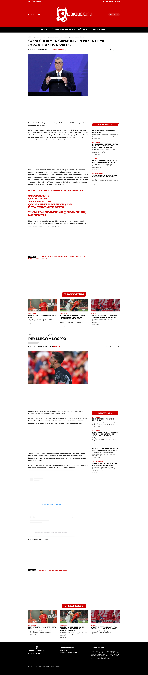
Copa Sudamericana (39, 37)
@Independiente (38, 195)
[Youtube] (39, 15)
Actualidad (96, 129)
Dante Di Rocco (58, 49)
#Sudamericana (73, 190)
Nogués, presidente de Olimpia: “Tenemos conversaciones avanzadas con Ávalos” (105, 145)
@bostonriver (37, 204)
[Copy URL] (118, 50)
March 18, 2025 (37, 215)
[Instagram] (31, 15)
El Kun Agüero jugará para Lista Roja (103, 131)
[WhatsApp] (36, 15)
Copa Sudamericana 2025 (78, 256)
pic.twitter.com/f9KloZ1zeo (46, 207)
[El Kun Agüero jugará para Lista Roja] (42, 305)
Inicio (30, 37)
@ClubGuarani (37, 198)
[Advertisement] (105, 66)
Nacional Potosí (41, 258)
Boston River (42, 256)
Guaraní (31, 258)
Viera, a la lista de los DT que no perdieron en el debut (104, 176)
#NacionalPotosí (39, 201)
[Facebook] (28, 15)
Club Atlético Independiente (58, 256)
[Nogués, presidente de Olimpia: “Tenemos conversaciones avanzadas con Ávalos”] (74, 305)
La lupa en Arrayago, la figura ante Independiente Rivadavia (105, 161)
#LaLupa (95, 158)
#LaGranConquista (60, 204)
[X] (34, 15)
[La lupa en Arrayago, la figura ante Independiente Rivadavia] (105, 305)
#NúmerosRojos (97, 173)
